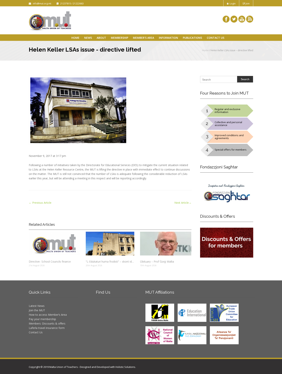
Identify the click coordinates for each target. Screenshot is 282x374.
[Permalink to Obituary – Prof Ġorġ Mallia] (165, 243)
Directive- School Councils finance (50, 261)
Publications (192, 38)
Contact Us (215, 38)
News (88, 38)
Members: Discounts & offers (47, 323)
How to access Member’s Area (48, 314)
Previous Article (40, 202)
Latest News (37, 306)
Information (168, 38)
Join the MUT (37, 310)
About (101, 38)
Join (247, 3)
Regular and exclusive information (227, 110)
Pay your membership (42, 319)
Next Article (182, 202)
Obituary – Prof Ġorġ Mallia (157, 261)
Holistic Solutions (125, 367)
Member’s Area (143, 38)
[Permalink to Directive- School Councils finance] (54, 243)
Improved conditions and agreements (229, 136)
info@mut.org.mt (41, 3)
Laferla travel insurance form (47, 328)
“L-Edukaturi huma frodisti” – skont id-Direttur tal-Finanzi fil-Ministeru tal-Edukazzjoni (110, 261)
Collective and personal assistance (228, 123)
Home (75, 38)
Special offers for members (231, 149)
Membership (119, 38)
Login (232, 3)
